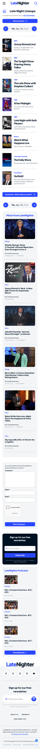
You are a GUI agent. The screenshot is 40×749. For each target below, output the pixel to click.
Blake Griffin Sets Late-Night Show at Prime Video (18, 418)
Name (7, 489)
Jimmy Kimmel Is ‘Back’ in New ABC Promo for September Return (18, 290)
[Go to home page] (6, 11)
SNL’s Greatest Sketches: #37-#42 (19, 642)
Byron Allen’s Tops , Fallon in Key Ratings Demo (19, 375)
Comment (9, 470)
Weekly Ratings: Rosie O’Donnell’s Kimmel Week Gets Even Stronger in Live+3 (19, 247)
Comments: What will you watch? (18, 194)
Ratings (7, 241)
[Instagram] (20, 673)
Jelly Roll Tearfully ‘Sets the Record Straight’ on (17, 333)
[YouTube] (33, 673)
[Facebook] (6, 673)
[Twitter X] (13, 673)
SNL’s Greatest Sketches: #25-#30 (19, 591)
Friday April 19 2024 (34, 28)
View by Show (18, 21)
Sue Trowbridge (29, 15)
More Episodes (19, 652)
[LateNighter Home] (20, 3)
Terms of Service (21, 706)
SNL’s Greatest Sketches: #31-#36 (18, 616)
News (6, 285)
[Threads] (27, 673)
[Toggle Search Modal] (36, 3)
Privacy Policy (23, 561)
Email (7, 496)
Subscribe (20, 555)
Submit (33, 697)
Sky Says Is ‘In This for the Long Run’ (20, 441)
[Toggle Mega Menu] (4, 3)
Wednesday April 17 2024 (5, 28)
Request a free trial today (19, 734)
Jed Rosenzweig (12, 253)
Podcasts (7, 586)
